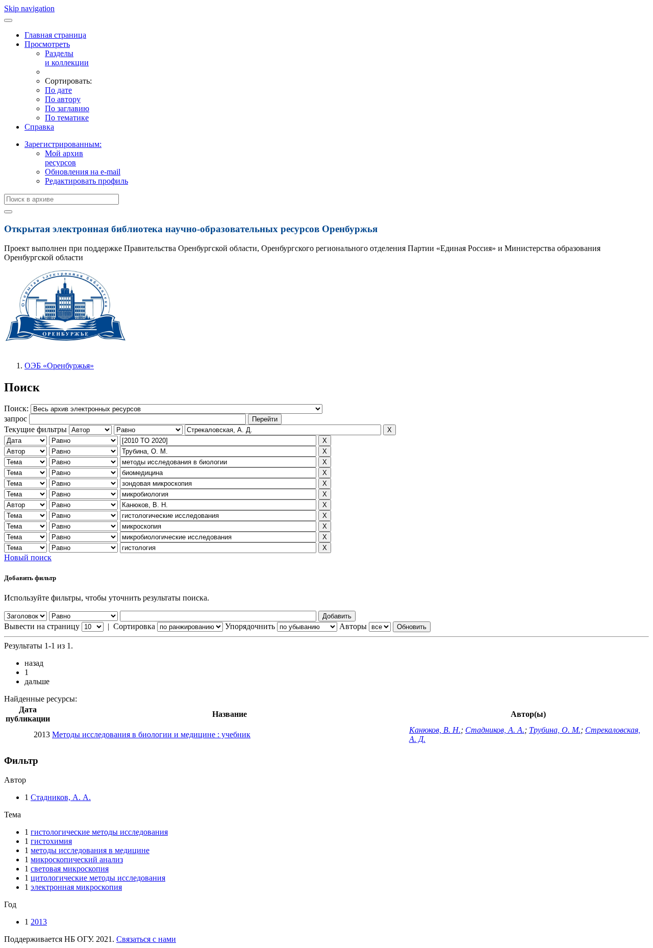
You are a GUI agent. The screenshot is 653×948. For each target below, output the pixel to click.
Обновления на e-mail (82, 171)
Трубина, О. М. (555, 730)
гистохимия (51, 841)
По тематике (67, 117)
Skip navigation (29, 8)
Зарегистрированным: (63, 144)
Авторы (353, 626)
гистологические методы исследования (99, 832)
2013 (39, 921)
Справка (39, 126)
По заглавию (67, 108)
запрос (15, 418)
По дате (58, 90)
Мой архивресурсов (64, 158)
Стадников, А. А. (494, 730)
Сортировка (134, 626)
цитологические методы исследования (98, 878)
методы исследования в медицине (90, 850)
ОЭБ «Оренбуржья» (59, 365)
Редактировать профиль (86, 181)
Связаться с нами (146, 939)
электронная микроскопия (76, 887)
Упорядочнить (250, 626)
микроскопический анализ (77, 859)
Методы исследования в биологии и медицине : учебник (151, 734)
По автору (63, 99)
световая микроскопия (70, 868)
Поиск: (17, 408)
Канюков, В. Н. (435, 730)
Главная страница (55, 35)
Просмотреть (47, 44)
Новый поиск (28, 557)
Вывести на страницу (42, 626)
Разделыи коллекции (67, 58)
